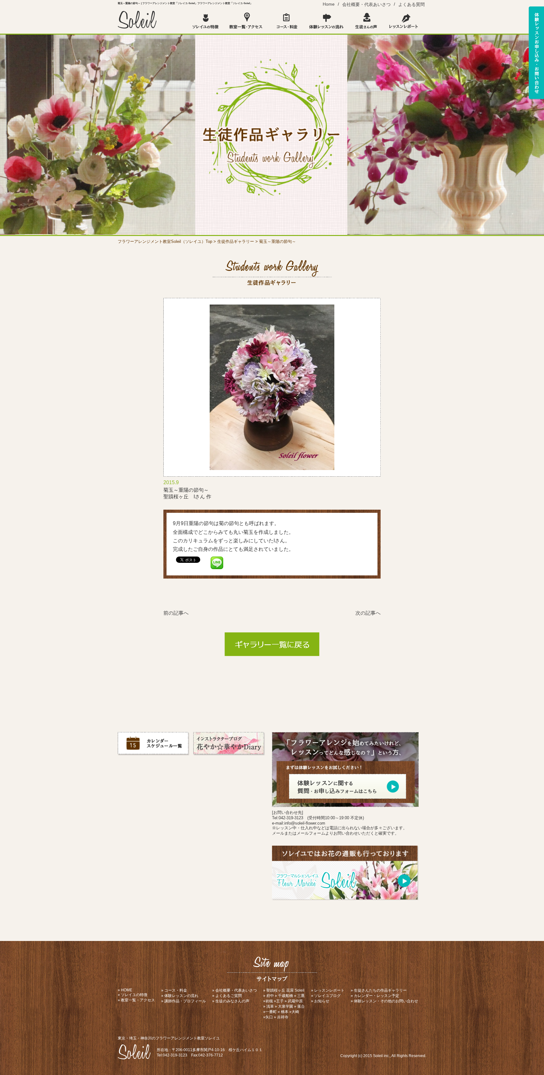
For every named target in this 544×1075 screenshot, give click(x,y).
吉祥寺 (282, 1017)
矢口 (269, 1017)
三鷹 (301, 996)
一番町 (271, 1012)
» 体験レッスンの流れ (179, 996)
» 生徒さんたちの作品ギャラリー (379, 990)
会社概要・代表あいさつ (366, 4)
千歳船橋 (285, 996)
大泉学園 (285, 1006)
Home (329, 4)
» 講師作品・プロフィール (183, 1001)
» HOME (125, 990)
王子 (280, 1001)
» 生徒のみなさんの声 (230, 1001)
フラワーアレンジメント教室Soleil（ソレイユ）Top (165, 241)
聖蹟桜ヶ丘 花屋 (280, 990)
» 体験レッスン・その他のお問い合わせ (384, 1001)
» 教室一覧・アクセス (136, 1000)
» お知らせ (320, 1001)
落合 (301, 1006)
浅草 (270, 1006)
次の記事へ (368, 613)
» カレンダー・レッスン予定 (375, 996)
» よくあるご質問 (227, 996)
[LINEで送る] (217, 559)
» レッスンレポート (327, 990)
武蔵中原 (295, 1001)
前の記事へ (176, 613)
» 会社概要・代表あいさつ (234, 990)
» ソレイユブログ (326, 996)
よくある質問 (411, 4)
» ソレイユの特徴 (132, 995)
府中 (270, 996)
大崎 (295, 1012)
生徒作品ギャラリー (235, 241)
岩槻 (269, 1001)
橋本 (284, 1012)
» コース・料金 (174, 990)
